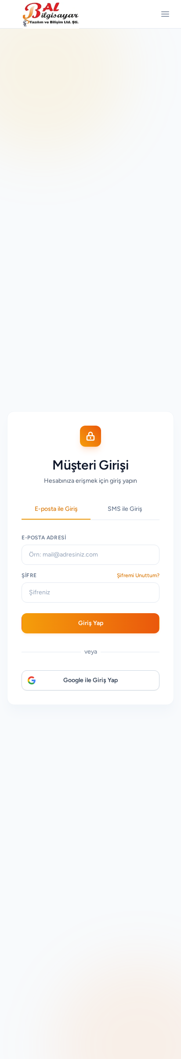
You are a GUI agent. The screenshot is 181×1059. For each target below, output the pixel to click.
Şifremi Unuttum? (138, 575)
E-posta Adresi (44, 538)
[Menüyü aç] (165, 14)
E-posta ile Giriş (56, 509)
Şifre (29, 575)
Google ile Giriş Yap (90, 680)
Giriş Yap (90, 623)
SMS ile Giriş (125, 509)
